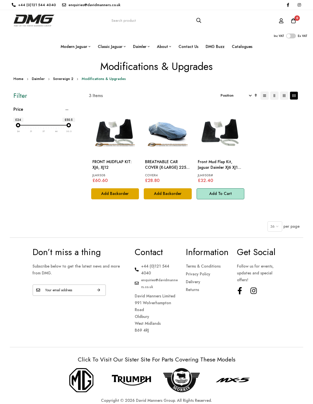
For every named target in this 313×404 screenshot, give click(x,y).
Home (18, 78)
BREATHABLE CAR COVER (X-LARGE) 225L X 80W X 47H (166, 164)
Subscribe (98, 290)
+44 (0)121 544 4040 (37, 5)
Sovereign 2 (63, 78)
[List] (264, 95)
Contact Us (188, 46)
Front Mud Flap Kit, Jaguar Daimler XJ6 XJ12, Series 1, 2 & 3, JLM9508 (220, 164)
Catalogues (242, 46)
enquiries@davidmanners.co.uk (94, 5)
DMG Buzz (215, 46)
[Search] (198, 20)
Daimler (38, 78)
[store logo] (34, 20)
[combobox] (156, 20)
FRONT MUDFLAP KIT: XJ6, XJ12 (112, 164)
